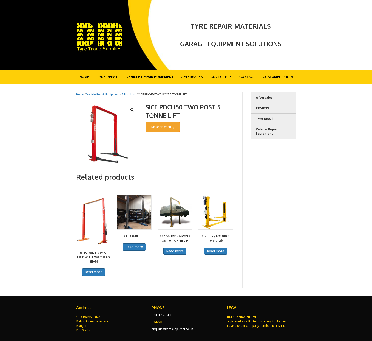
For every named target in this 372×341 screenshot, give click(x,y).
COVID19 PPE (265, 108)
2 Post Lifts (129, 94)
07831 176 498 (162, 315)
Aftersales (264, 97)
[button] (132, 110)
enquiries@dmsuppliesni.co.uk (172, 329)
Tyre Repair (265, 119)
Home (80, 94)
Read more (93, 271)
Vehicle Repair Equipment (102, 94)
